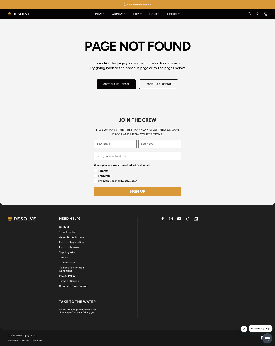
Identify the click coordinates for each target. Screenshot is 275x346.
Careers (63, 257)
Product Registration (71, 242)
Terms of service (38, 340)
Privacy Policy (67, 275)
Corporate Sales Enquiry (73, 286)
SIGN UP (138, 191)
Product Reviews (69, 247)
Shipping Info (67, 252)
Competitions (67, 262)
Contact (64, 226)
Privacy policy (25, 340)
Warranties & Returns (71, 237)
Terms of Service (69, 280)
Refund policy (13, 340)
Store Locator (67, 232)
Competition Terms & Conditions (71, 269)
